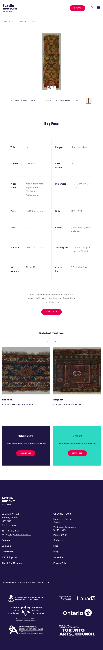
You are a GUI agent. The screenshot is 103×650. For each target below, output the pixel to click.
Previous (48, 341)
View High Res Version (41, 101)
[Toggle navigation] (92, 7)
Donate (77, 8)
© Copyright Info (19, 101)
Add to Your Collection (67, 101)
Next (54, 341)
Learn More (26, 453)
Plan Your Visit (60, 535)
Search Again (51, 312)
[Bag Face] (26, 370)
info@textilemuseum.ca (19, 535)
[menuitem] (26, 541)
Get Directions (9, 525)
